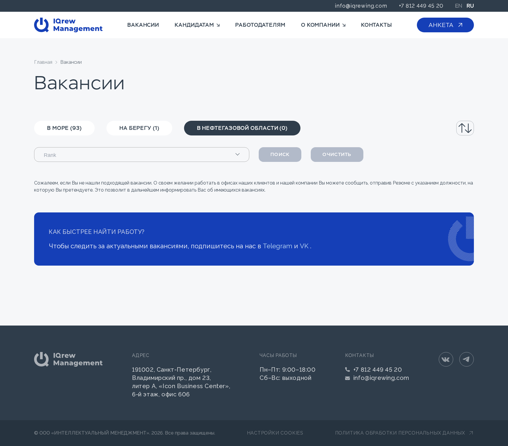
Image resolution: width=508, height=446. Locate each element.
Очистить (336, 154)
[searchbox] (147, 154)
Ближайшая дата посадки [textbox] (439, 128)
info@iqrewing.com (361, 6)
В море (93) (64, 128)
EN (458, 6)
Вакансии (143, 24)
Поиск (280, 154)
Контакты (376, 24)
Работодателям (260, 24)
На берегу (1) (139, 128)
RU (470, 6)
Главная (43, 62)
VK (304, 246)
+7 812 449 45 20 (421, 6)
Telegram (277, 246)
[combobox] (440, 128)
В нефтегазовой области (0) (242, 128)
